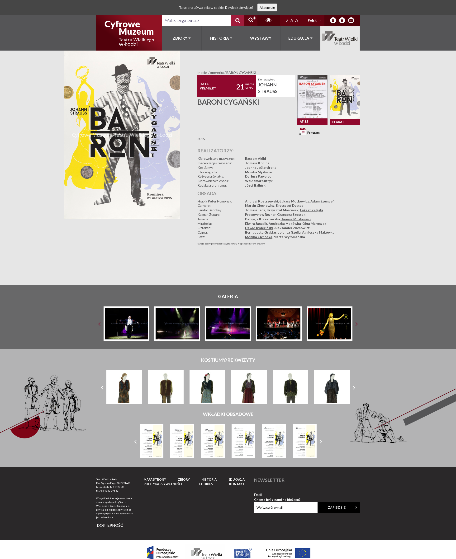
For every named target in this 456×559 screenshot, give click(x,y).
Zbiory (180, 38)
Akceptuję (267, 7)
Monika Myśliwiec (259, 172)
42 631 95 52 (111, 490)
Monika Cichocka (258, 237)
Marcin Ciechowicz (260, 205)
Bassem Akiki (255, 158)
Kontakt (237, 484)
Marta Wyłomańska (289, 237)
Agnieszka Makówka (285, 223)
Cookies (206, 484)
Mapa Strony (155, 479)
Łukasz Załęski (311, 210)
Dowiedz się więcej (239, 7)
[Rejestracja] (342, 20)
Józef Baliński (255, 185)
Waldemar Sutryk (259, 181)
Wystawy (260, 38)
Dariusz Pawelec (258, 176)
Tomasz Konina (257, 163)
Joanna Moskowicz (296, 219)
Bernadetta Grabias (261, 232)
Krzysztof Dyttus (289, 205)
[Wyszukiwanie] (237, 20)
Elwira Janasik (256, 223)
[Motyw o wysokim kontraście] (268, 20)
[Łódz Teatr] (129, 33)
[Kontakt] (351, 20)
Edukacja (298, 38)
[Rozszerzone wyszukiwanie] (250, 20)
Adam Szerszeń (322, 201)
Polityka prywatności (163, 484)
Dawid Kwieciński (259, 228)
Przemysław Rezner (260, 214)
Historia (219, 38)
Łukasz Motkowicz (294, 201)
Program (313, 133)
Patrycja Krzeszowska (262, 219)
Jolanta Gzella (289, 232)
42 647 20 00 (116, 486)
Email (277, 495)
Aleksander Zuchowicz (292, 228)
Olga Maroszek (314, 223)
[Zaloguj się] (333, 20)
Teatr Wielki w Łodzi (340, 38)
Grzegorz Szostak (291, 214)
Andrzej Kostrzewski (261, 201)
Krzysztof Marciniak (283, 210)
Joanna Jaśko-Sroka (260, 167)
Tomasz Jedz (255, 210)
